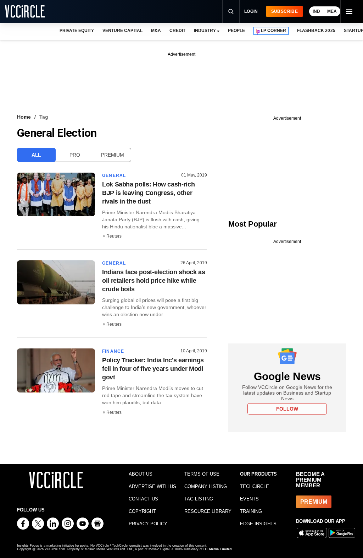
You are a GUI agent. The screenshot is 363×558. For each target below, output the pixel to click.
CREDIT (177, 30)
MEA (332, 11)
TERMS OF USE (201, 474)
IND (316, 11)
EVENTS (249, 499)
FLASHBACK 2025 (316, 30)
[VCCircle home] (25, 11)
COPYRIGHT (142, 511)
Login (251, 11)
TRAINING (251, 511)
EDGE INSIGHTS (258, 523)
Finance (113, 351)
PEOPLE (236, 30)
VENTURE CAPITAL (122, 30)
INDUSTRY (205, 30)
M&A (156, 30)
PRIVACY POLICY (148, 523)
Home (24, 117)
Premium (112, 155)
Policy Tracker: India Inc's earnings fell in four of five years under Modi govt (153, 369)
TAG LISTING (198, 499)
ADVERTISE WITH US (152, 486)
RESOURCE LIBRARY (207, 511)
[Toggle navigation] (348, 11)
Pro (74, 155)
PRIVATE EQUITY (77, 30)
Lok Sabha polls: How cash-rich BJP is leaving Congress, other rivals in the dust (148, 193)
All (36, 155)
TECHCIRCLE (254, 486)
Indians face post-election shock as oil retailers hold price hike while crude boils (153, 281)
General (114, 175)
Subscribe (284, 11)
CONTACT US (143, 499)
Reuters (114, 236)
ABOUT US (140, 474)
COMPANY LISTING (205, 486)
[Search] (230, 11)
